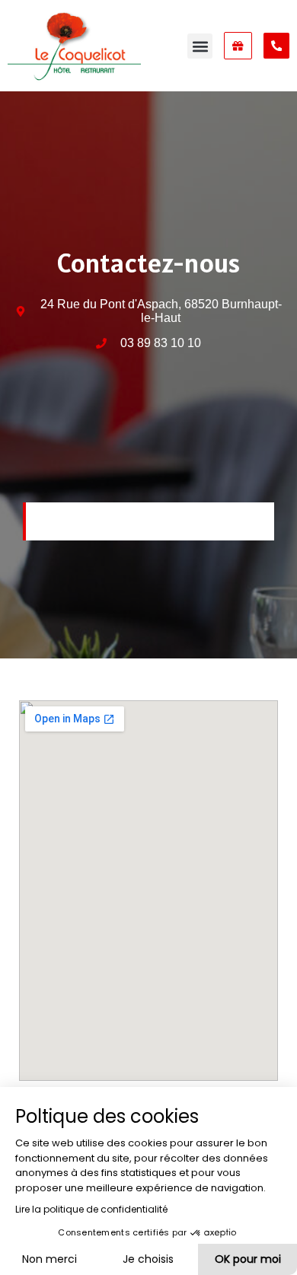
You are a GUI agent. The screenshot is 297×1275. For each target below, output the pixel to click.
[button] (199, 46)
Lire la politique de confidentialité (91, 1209)
